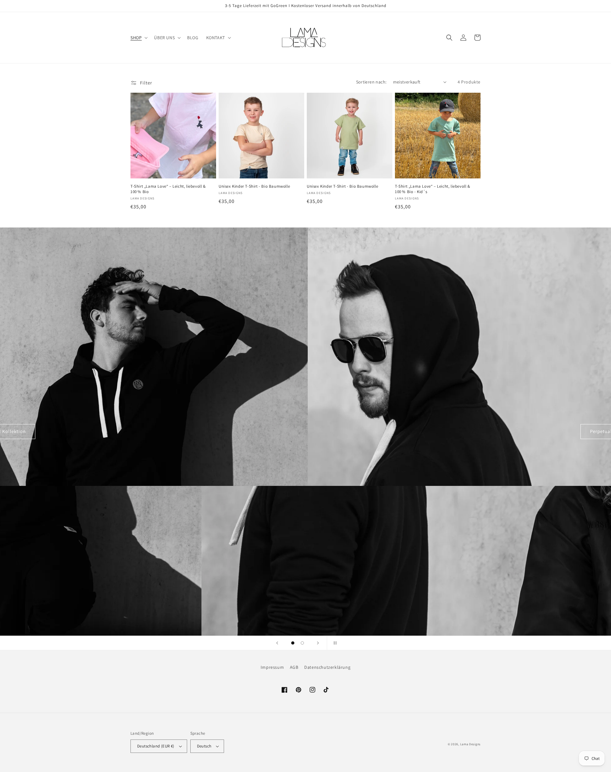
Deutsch (204, 746)
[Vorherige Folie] (277, 643)
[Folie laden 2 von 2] (302, 643)
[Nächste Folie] (318, 643)
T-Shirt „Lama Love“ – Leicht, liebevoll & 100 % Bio (168, 189)
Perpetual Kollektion (305, 431)
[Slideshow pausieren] (334, 643)
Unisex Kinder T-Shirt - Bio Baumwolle (254, 186)
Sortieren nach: (371, 82)
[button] (138, 37)
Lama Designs (470, 744)
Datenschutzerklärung (327, 667)
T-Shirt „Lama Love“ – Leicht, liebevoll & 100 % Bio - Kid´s (432, 189)
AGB (294, 667)
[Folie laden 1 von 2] (293, 643)
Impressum (272, 667)
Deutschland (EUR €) (155, 746)
